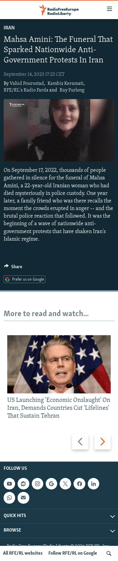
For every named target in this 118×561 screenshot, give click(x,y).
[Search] (109, 553)
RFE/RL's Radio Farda (26, 90)
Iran (9, 28)
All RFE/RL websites (23, 553)
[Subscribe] (23, 497)
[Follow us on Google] (51, 483)
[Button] (13, 268)
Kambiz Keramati (66, 83)
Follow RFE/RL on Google (72, 553)
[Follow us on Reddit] (23, 483)
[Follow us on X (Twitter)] (65, 483)
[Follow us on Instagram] (37, 483)
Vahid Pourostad (27, 83)
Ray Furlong (72, 90)
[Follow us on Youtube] (9, 483)
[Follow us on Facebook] (79, 483)
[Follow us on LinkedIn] (93, 483)
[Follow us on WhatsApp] (9, 497)
